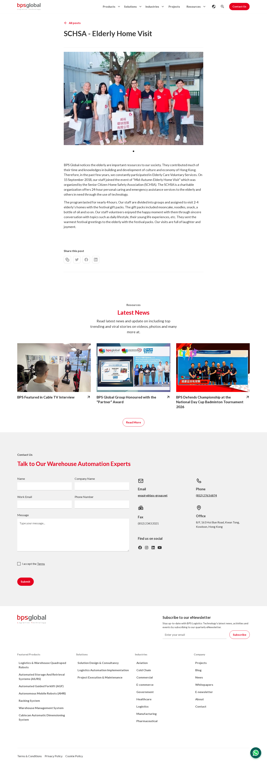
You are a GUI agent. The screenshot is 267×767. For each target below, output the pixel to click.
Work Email (24, 496)
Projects (174, 6)
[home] (29, 6)
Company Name (85, 478)
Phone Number (84, 496)
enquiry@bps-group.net (152, 495)
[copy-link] (67, 259)
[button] (110, 6)
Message (23, 515)
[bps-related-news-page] (54, 367)
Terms (41, 563)
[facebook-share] (86, 259)
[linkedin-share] (95, 259)
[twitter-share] (76, 259)
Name (21, 478)
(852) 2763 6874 (206, 495)
